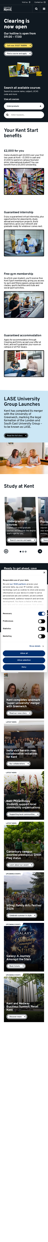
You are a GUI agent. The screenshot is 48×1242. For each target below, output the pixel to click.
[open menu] (44, 9)
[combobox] (27, 115)
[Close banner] (44, 572)
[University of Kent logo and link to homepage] (8, 9)
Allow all (24, 653)
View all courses (11, 99)
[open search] (36, 9)
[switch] (41, 621)
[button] (44, 9)
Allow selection (24, 660)
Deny (24, 667)
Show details (34, 646)
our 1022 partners (18, 584)
